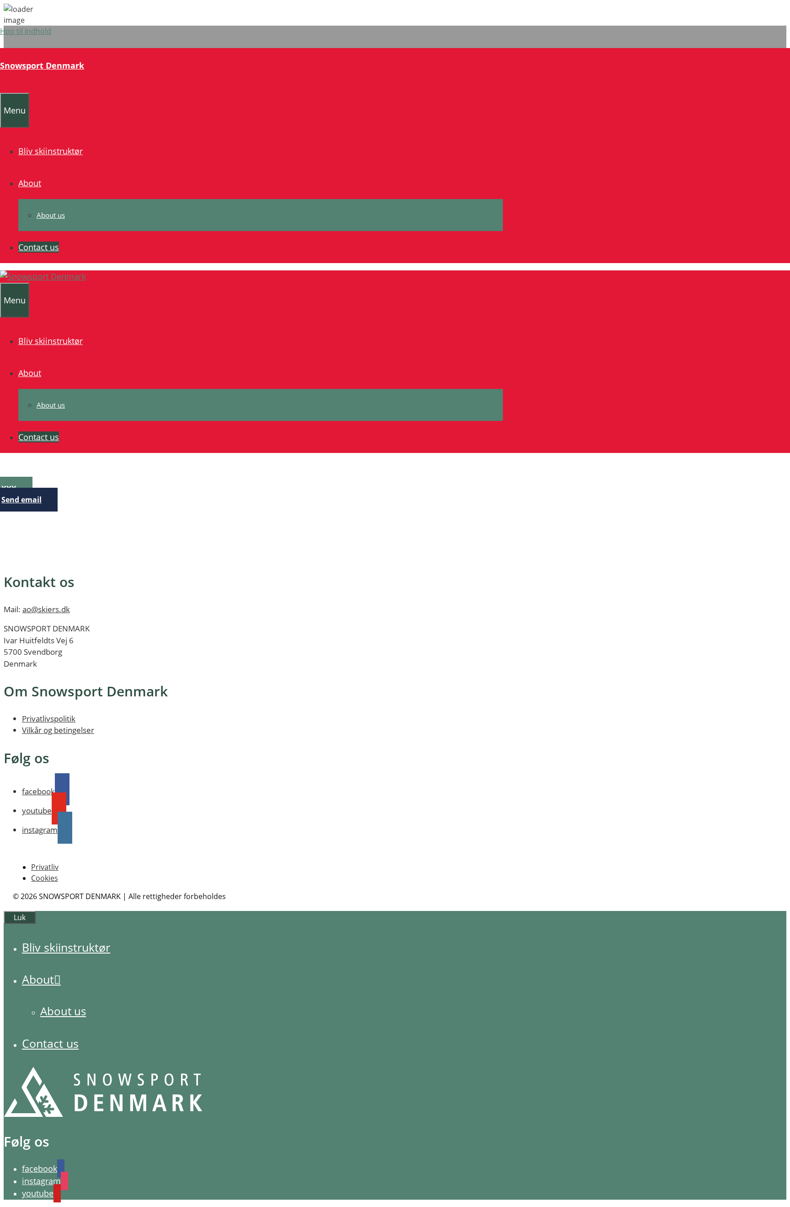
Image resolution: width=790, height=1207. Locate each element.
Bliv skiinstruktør (50, 150)
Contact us (38, 247)
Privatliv (45, 867)
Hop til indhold (25, 31)
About (29, 183)
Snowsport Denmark (42, 65)
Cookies (44, 878)
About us (51, 215)
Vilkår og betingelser (58, 730)
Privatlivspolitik (48, 718)
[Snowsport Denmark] (43, 276)
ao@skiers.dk (46, 609)
